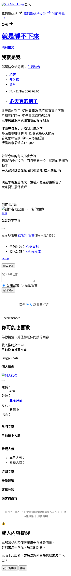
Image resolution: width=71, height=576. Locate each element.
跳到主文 (8, 47)
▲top (5, 258)
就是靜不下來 (20, 36)
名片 (12, 84)
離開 (22, 568)
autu (4, 213)
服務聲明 (42, 516)
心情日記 (32, 246)
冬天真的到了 (23, 101)
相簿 (12, 75)
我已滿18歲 (9, 568)
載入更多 (8, 265)
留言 (31, 235)
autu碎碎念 (33, 251)
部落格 (14, 79)
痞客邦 (22, 235)
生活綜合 (34, 67)
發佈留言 (8, 290)
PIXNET (18, 512)
